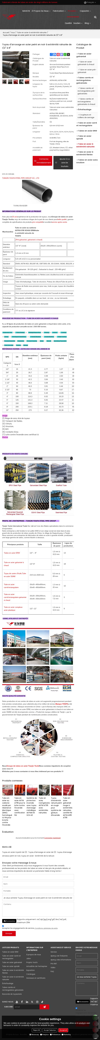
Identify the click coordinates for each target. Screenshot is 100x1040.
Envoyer (9, 933)
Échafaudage (7, 983)
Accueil (6, 32)
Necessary (35, 1034)
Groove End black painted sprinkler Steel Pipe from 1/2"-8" (60, 67)
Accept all (63, 1030)
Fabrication (58, 11)
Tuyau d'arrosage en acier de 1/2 (42, 852)
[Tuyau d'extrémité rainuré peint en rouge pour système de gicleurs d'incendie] (56, 790)
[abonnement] (44, 1006)
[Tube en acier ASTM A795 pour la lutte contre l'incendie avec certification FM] (19, 790)
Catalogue (30, 974)
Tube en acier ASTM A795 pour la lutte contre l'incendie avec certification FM (19, 806)
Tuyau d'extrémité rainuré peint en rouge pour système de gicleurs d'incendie (56, 806)
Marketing (67, 1034)
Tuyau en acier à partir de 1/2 (14, 852)
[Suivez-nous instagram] (37, 1001)
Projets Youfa (31, 962)
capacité (84, 11)
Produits (72, 11)
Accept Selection (50, 1030)
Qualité (68, 23)
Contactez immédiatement (44, 161)
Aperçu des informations (61, 960)
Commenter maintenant (52, 838)
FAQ (52, 971)
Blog (87, 23)
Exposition (30, 970)
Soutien (76, 23)
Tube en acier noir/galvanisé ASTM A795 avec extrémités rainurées (44, 805)
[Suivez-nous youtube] (16, 1001)
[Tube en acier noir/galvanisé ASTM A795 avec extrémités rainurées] (44, 790)
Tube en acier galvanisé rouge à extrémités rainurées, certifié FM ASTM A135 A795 (67, 808)
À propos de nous (40, 11)
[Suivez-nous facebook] (21, 1001)
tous (13, 32)
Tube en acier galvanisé (12, 962)
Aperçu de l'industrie (59, 956)
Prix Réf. (54, 964)
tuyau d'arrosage (64, 852)
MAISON (26, 11)
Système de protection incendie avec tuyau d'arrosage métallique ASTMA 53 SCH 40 (32, 806)
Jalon (28, 958)
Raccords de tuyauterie (12, 994)
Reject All (36, 1030)
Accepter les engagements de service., (30, 928)
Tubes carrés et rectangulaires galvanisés (12, 988)
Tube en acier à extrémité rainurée (32, 32)
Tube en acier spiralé (11, 966)
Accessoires (10, 921)
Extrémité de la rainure (44, 856)
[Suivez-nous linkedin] (27, 1001)
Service (54, 952)
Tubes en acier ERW (10, 952)
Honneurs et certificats (35, 978)
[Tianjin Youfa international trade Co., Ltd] (9, 17)
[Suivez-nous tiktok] (42, 1001)
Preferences (56, 1034)
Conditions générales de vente (46, 928)
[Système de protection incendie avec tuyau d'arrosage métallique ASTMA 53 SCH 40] (32, 790)
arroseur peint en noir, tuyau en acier (18, 856)
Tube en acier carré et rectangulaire (11, 957)
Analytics (45, 1034)
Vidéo (53, 967)
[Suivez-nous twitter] (32, 1001)
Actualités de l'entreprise (36, 966)
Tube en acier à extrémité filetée (13, 971)
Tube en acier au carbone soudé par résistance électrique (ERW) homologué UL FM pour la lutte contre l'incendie (7, 811)
